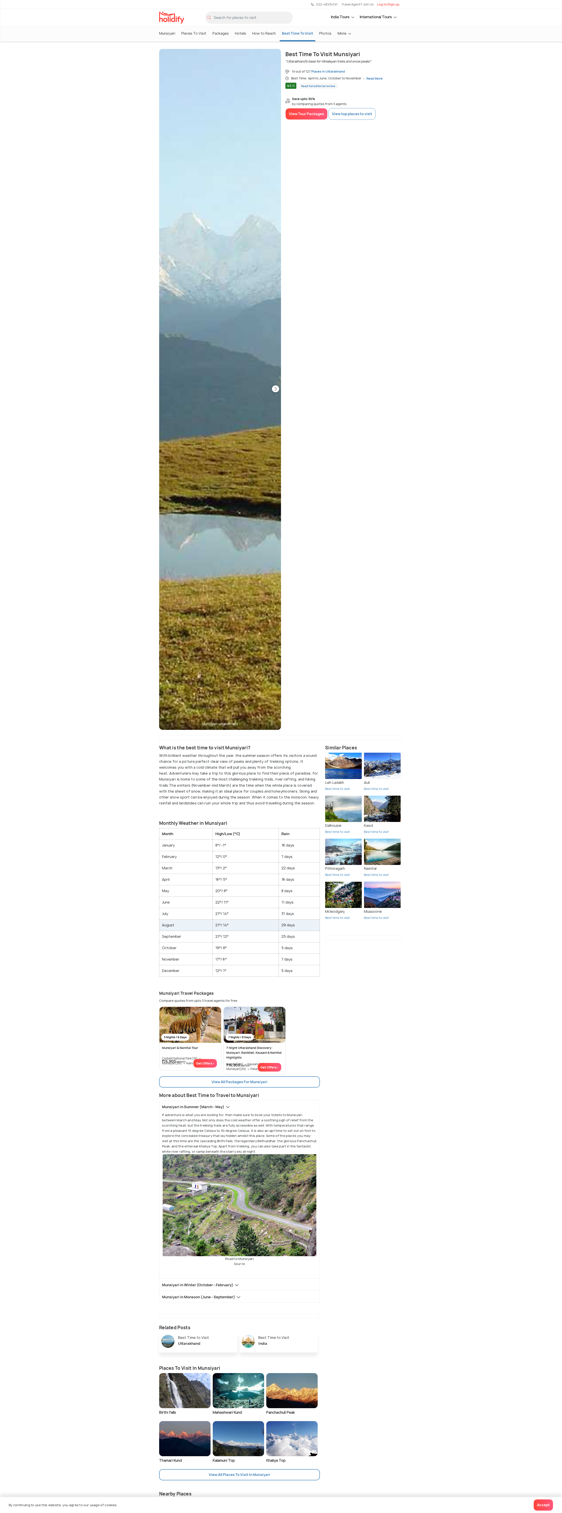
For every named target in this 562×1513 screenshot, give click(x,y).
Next (275, 389)
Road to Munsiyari (239, 1261)
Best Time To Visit (297, 33)
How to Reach (264, 33)
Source (239, 1264)
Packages (221, 33)
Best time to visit (337, 789)
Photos (325, 33)
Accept (543, 1504)
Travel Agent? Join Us (357, 4)
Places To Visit (193, 33)
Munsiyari (167, 33)
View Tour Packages (306, 113)
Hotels (240, 33)
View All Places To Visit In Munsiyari (239, 1474)
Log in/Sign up (388, 4)
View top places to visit (352, 113)
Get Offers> (205, 1063)
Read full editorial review (318, 86)
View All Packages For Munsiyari (239, 1081)
